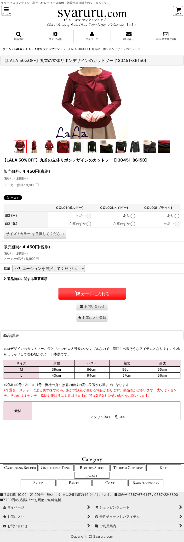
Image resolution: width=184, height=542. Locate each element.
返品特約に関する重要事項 (27, 279)
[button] (6, 11)
